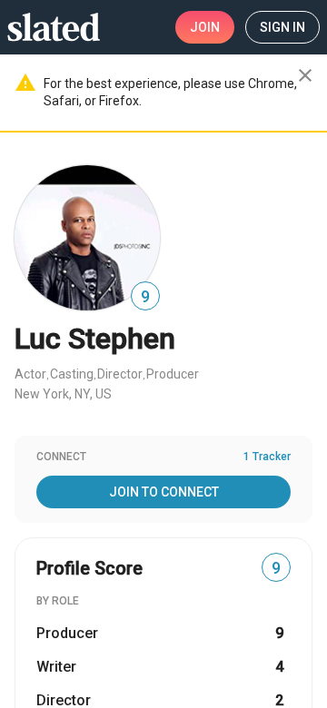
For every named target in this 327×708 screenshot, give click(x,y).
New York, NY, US (63, 394)
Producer (172, 374)
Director (120, 374)
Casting (72, 374)
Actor (30, 374)
